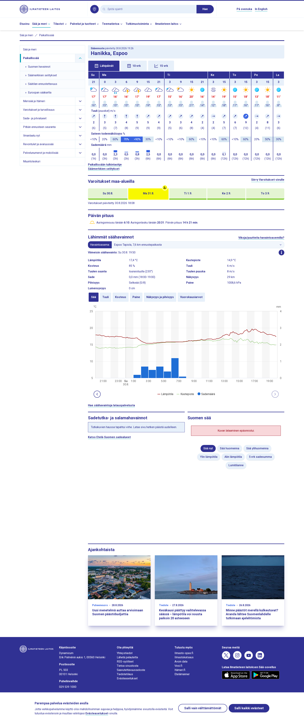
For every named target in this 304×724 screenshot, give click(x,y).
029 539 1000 (67, 687)
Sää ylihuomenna (257, 448)
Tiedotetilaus (125, 674)
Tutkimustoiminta (137, 23)
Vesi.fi (178, 665)
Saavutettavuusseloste (131, 670)
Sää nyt (208, 448)
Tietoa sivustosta (127, 665)
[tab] (103, 66)
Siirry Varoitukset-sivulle (267, 179)
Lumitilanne (236, 465)
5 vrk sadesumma (260, 456)
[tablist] (186, 65)
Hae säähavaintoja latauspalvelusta (111, 405)
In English (261, 9)
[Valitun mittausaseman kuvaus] (281, 252)
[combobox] (150, 9)
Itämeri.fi (180, 670)
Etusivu (24, 23)
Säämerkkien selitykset (103, 168)
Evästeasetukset (127, 678)
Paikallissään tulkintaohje (105, 164)
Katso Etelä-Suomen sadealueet (109, 437)
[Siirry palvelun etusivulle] (52, 9)
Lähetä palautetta (127, 657)
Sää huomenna (229, 448)
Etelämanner (182, 674)
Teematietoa (110, 23)
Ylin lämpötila (208, 456)
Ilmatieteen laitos (166, 23)
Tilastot (58, 23)
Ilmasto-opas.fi (184, 653)
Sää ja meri (39, 23)
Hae (205, 9)
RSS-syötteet (125, 661)
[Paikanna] (94, 9)
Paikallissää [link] (46, 35)
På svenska (244, 9)
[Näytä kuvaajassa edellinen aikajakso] (97, 394)
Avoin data (181, 661)
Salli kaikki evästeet (249, 708)
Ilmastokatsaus (184, 657)
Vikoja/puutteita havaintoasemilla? (261, 237)
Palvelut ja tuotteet (83, 23)
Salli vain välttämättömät (202, 708)
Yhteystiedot (124, 653)
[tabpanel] (186, 116)
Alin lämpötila (233, 456)
